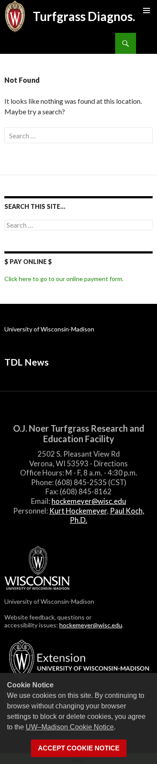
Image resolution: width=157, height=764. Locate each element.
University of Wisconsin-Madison (49, 329)
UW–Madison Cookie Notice (70, 727)
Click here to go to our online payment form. (63, 278)
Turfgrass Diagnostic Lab (88, 16)
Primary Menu (146, 10)
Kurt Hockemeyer (78, 510)
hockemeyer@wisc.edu (88, 501)
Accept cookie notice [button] (78, 748)
